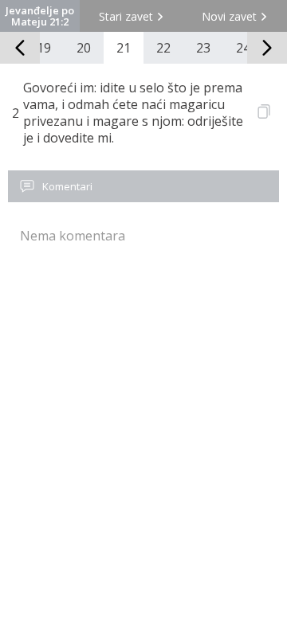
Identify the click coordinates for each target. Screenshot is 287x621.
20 (84, 48)
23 (203, 48)
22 (163, 48)
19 (44, 48)
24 (243, 48)
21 (123, 48)
